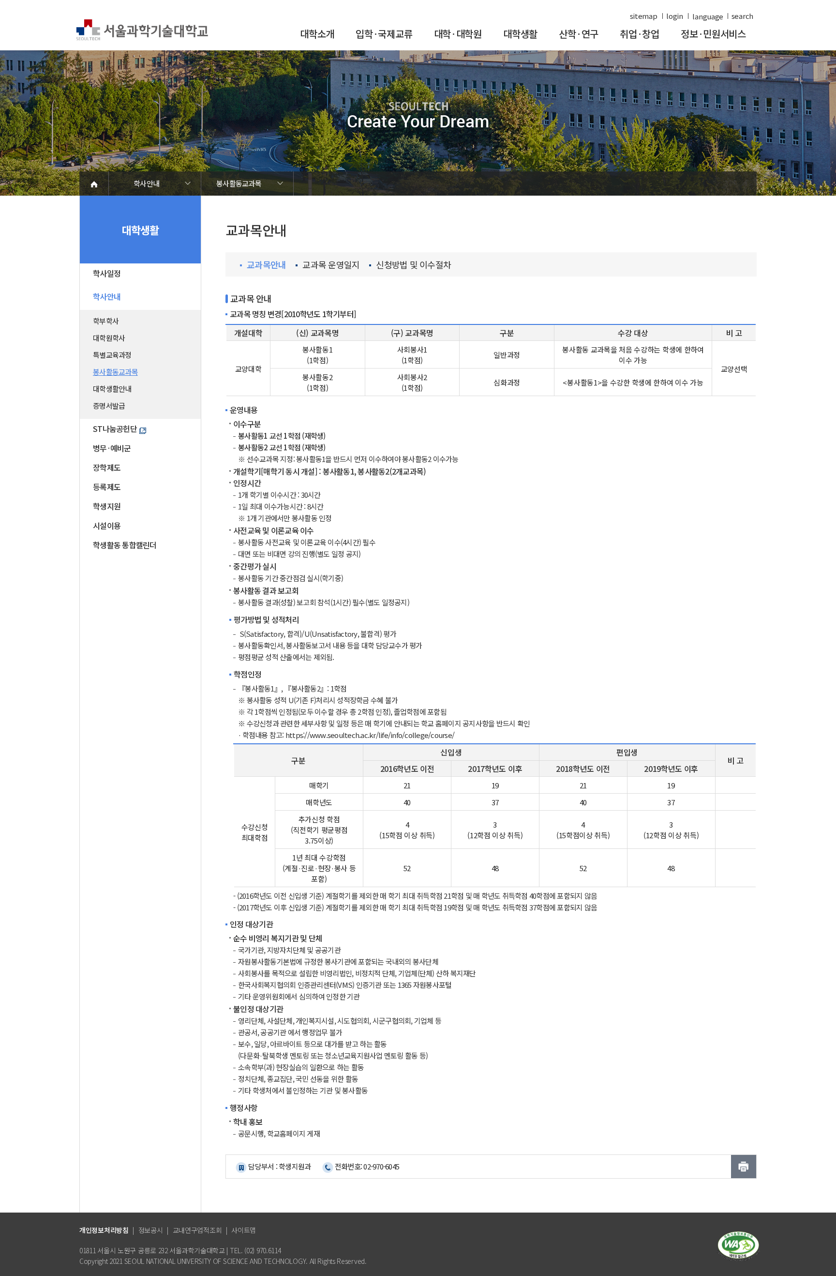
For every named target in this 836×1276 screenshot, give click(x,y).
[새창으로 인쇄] (743, 1166)
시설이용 (106, 525)
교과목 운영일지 (330, 264)
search (742, 16)
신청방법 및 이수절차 (413, 264)
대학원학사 (109, 338)
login (674, 16)
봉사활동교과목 (238, 183)
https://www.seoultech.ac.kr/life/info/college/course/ (369, 735)
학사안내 (146, 183)
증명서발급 (109, 405)
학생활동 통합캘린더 (125, 545)
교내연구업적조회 (197, 1230)
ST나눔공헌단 (115, 428)
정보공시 (150, 1230)
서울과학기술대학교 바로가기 (142, 30)
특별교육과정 (112, 355)
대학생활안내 (112, 389)
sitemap (643, 16)
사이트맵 (243, 1230)
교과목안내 (266, 264)
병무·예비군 (112, 448)
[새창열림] (738, 1245)
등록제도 (106, 486)
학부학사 (106, 321)
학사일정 (106, 273)
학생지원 (106, 506)
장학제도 (106, 467)
